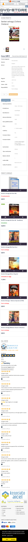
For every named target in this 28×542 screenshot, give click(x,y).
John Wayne (14, 66)
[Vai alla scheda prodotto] (7, 190)
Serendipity (17, 115)
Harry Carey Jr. (17, 72)
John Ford (14, 80)
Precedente (4, 369)
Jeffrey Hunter (20, 66)
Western (13, 63)
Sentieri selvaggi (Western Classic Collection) (12, 327)
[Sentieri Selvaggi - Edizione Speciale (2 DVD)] (14, 291)
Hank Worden (18, 74)
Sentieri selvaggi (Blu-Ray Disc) (9, 247)
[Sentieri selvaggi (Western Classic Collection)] (14, 318)
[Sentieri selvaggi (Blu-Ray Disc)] (14, 237)
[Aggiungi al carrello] (22, 217)
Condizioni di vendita (6, 508)
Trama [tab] (13, 100)
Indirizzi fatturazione (20, 513)
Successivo (10, 369)
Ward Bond (16, 68)
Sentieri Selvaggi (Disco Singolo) (9, 274)
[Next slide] (24, 49)
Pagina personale (20, 508)
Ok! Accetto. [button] (9, 539)
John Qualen (17, 69)
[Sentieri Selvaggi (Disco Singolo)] (14, 264)
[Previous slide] (4, 49)
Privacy (3, 510)
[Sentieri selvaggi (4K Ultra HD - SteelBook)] (14, 211)
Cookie (3, 512)
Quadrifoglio (17, 110)
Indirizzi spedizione (20, 512)
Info (3, 513)
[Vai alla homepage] (14, 10)
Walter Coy (18, 75)
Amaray (16, 153)
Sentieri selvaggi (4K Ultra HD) (9, 193)
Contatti (4, 515)
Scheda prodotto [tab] (6, 100)
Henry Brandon (17, 71)
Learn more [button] (10, 535)
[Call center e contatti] (9, 347)
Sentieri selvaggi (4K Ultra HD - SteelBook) (12, 220)
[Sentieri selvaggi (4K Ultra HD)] (14, 184)
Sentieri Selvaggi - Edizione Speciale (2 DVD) (12, 300)
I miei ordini (18, 510)
